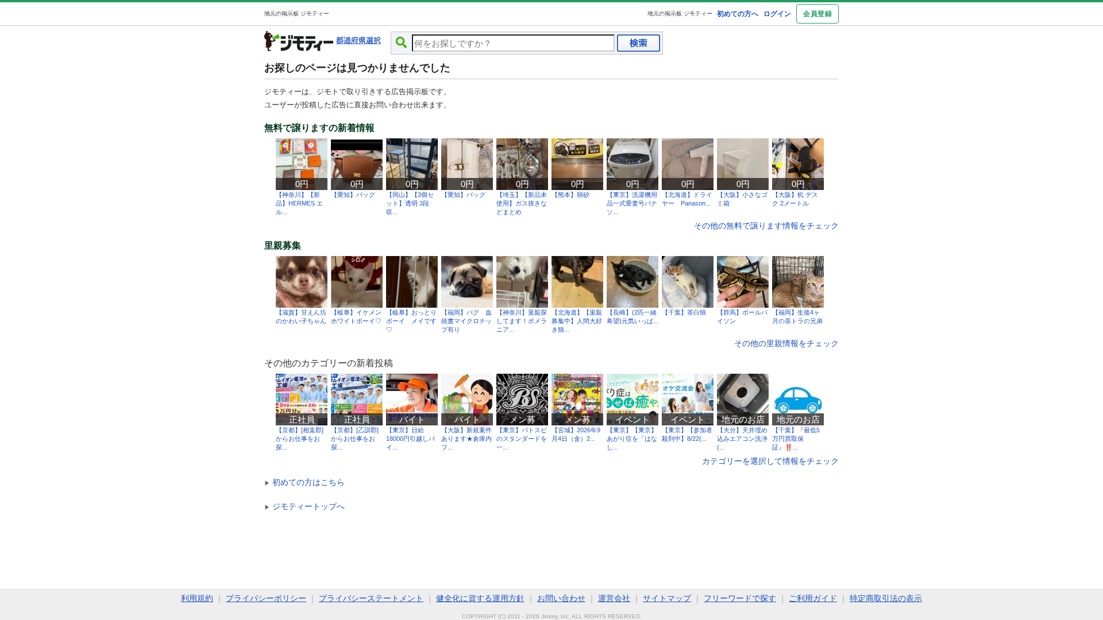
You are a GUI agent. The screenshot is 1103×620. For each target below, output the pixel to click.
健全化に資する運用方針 (480, 598)
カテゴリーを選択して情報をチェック (770, 461)
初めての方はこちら (304, 482)
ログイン (777, 14)
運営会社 (614, 598)
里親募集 (282, 245)
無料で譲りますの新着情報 (319, 128)
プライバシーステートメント (371, 598)
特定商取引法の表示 (886, 598)
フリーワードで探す (740, 598)
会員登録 (817, 14)
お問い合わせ (561, 598)
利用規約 (197, 598)
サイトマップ (667, 598)
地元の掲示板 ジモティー (679, 13)
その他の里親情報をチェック (786, 343)
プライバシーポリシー (266, 598)
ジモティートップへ (304, 506)
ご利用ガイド (813, 598)
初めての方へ (737, 14)
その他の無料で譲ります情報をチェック (766, 226)
